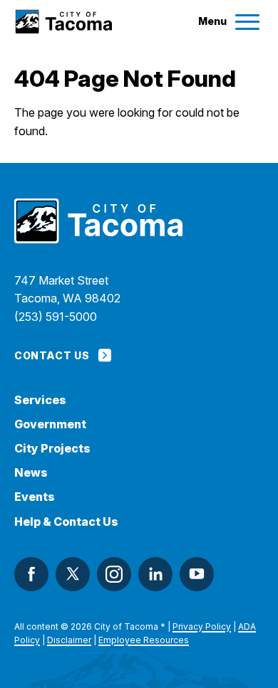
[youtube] (197, 574)
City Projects (52, 448)
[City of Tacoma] (63, 22)
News (31, 473)
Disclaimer (69, 640)
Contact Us (51, 355)
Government (50, 424)
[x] (73, 574)
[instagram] (114, 574)
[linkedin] (155, 574)
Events (34, 497)
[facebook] (31, 574)
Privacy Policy (202, 626)
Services (40, 400)
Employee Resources (143, 640)
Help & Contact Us (66, 522)
